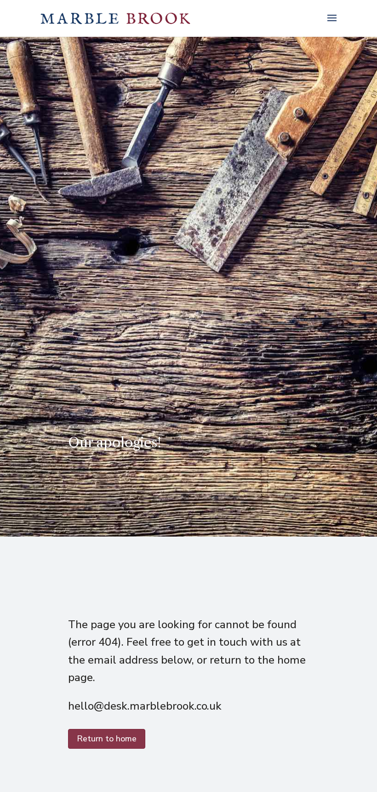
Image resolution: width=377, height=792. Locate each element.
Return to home (107, 738)
